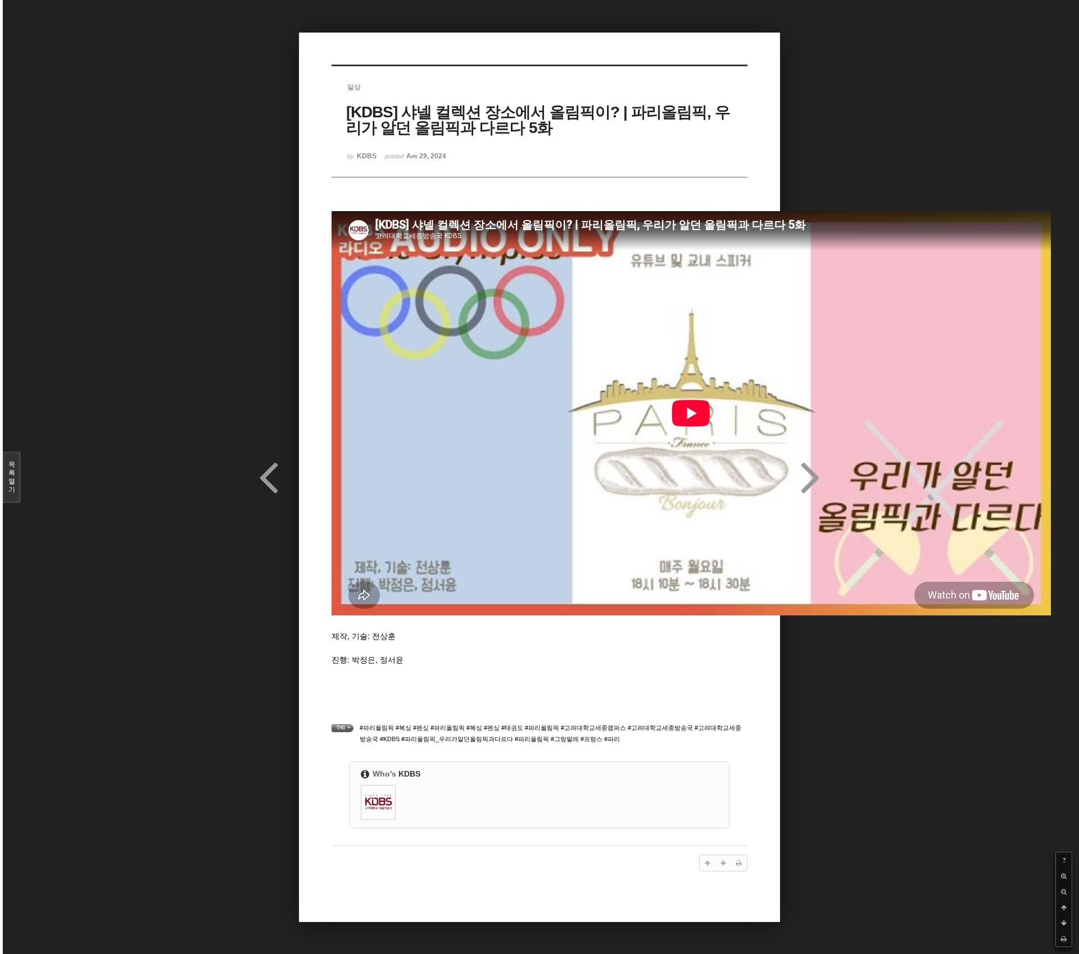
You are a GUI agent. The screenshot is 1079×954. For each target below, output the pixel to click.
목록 (11, 477)
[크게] (1064, 876)
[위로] (1064, 907)
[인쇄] (1064, 939)
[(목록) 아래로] (1064, 923)
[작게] (1064, 892)
